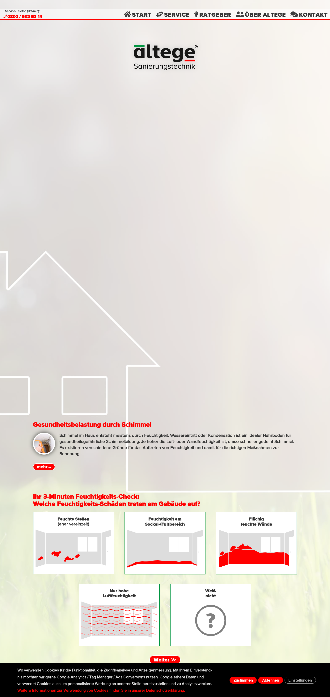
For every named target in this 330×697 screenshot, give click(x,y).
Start (141, 14)
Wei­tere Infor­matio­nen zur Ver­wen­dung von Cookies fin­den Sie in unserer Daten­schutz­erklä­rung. (101, 691)
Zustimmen (243, 680)
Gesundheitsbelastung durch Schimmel (92, 424)
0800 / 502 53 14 (24, 16)
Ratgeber (215, 14)
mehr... (44, 466)
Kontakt (313, 14)
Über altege (265, 14)
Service (177, 14)
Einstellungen (300, 680)
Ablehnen (270, 680)
